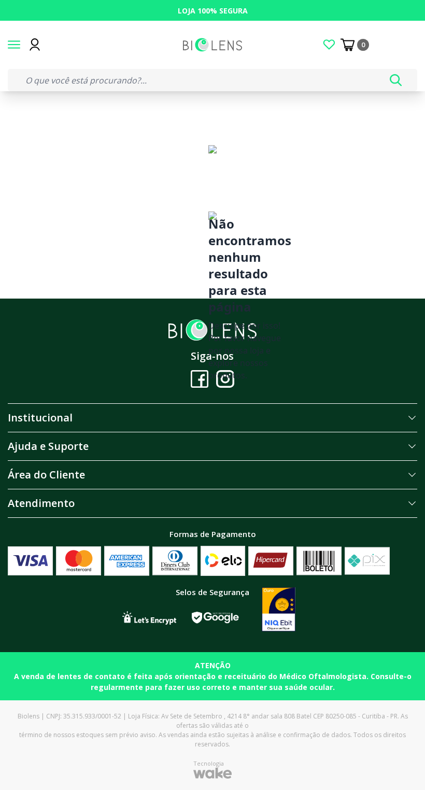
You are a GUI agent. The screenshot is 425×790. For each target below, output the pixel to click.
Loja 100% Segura (213, 11)
